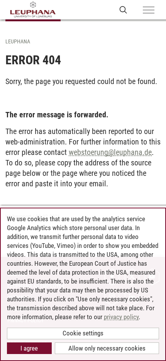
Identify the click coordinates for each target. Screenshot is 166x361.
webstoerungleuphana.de (110, 152)
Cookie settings (83, 333)
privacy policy (121, 317)
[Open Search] (123, 9)
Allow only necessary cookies (107, 348)
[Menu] (148, 10)
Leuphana (17, 41)
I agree (29, 348)
